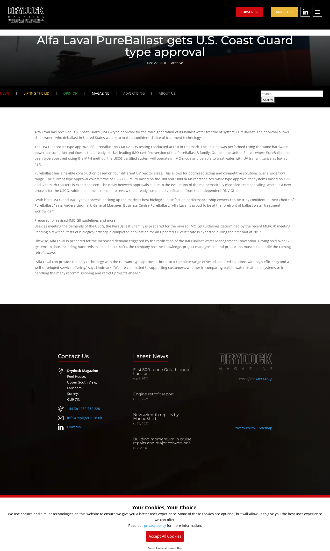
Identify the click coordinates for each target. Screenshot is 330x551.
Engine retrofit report (153, 394)
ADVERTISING (134, 93)
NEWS (5, 93)
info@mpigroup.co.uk (84, 417)
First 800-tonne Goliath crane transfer (161, 371)
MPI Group (264, 379)
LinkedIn (74, 427)
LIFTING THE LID (36, 93)
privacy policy (155, 525)
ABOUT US (167, 93)
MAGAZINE (100, 93)
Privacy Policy (244, 428)
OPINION (70, 93)
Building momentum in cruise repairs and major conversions (162, 441)
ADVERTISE (284, 11)
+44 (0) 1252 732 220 (83, 408)
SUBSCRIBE (249, 11)
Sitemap (265, 428)
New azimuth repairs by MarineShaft (156, 416)
